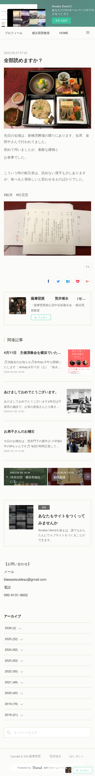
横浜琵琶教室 (41, 33)
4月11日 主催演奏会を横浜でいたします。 (37, 352)
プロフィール (13, 33)
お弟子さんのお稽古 (19, 431)
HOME (63, 33)
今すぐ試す (61, 20)
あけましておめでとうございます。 (31, 391)
